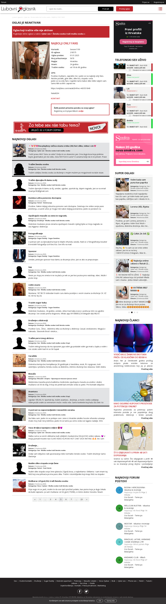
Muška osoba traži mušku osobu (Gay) (55, 343)
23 (82, 499)
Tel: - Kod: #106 (137, 78)
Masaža (32, 373)
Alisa (129, 70)
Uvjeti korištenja (66, 585)
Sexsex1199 (75, 49)
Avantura (32, 391)
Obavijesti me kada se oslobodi (142, 65)
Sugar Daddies (54, 238)
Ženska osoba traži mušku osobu (40, 17)
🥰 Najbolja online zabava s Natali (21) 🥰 (140, 263)
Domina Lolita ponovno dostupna (44, 198)
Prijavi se (145, 2)
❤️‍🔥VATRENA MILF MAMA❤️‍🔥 (138, 289)
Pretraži (105, 9)
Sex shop (83, 583)
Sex (38, 169)
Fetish (39, 203)
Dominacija (47, 203)
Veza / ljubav (42, 486)
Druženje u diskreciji (38, 320)
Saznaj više (111, 601)
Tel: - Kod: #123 (137, 107)
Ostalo (92, 583)
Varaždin (32, 356)
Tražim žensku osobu (38, 164)
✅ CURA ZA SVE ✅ (139, 233)
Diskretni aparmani (64, 581)
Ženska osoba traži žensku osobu (53, 169)
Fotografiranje (35, 233)
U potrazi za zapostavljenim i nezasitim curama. (51, 410)
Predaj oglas (124, 9)
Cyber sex (27, 17)
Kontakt (78, 585)
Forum (3, 2)
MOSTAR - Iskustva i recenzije (136, 523)
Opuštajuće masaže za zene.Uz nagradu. (47, 215)
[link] (133, 150)
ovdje (81, 111)
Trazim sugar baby (37, 302)
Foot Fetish (47, 468)
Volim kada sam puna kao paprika (139, 181)
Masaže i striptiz (43, 379)
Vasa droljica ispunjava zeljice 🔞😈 (45, 427)
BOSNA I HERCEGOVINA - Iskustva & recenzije (135, 488)
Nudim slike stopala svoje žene (43, 463)
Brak (113, 581)
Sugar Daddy (42, 238)
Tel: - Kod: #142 (137, 123)
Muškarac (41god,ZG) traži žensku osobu (48, 481)
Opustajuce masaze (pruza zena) (64, 379)
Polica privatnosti (89, 585)
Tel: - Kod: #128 (137, 91)
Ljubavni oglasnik (17, 17)
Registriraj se (159, 2)
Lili (128, 84)
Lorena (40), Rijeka (139, 206)
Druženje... (33, 445)
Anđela (130, 116)
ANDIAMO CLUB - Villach (134, 557)
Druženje (40, 220)
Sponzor (32, 251)
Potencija (77, 581)
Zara (129, 100)
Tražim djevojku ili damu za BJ (42, 180)
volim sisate (34, 285)
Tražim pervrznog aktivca (41, 338)
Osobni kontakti (25, 581)
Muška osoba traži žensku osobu (53, 185)
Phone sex (132, 581)
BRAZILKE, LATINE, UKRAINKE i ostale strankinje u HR (137, 540)
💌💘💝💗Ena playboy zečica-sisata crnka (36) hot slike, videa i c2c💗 (62, 146)
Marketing (102, 585)
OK (100, 601)
